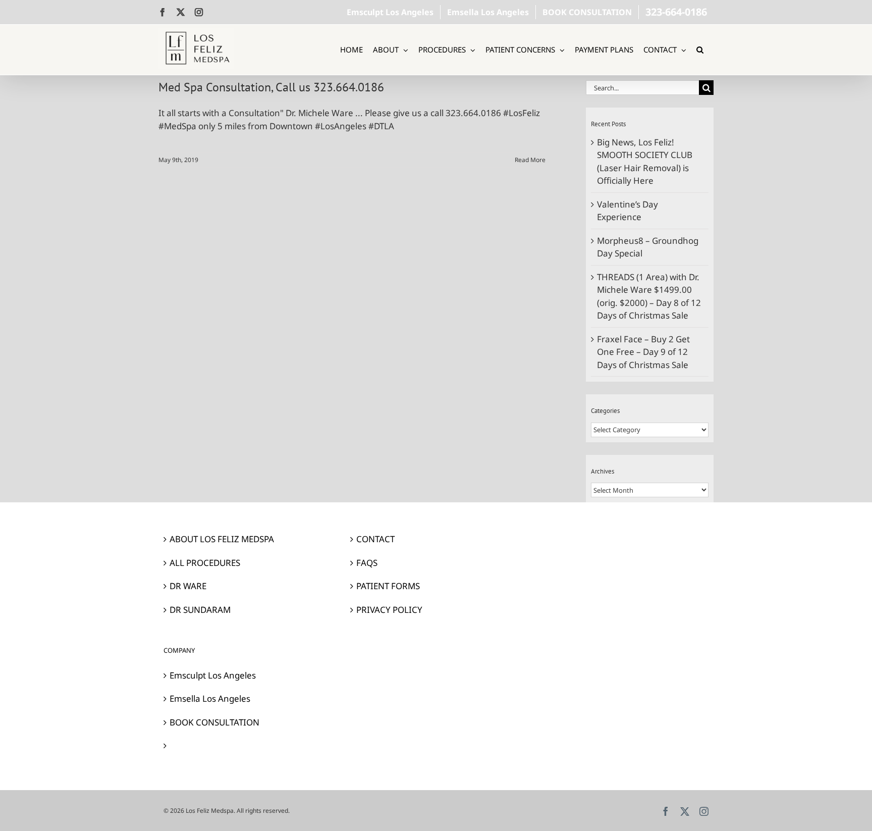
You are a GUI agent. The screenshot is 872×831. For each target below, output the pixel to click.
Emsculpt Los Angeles (213, 675)
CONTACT (375, 539)
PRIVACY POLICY (389, 609)
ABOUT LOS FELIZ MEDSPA (222, 539)
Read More (530, 159)
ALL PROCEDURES (205, 562)
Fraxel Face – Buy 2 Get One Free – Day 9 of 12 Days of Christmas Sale (643, 352)
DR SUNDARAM (200, 609)
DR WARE (188, 586)
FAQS (366, 562)
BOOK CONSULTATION (214, 722)
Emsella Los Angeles (210, 698)
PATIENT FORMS (388, 586)
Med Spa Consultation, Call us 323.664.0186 (271, 87)
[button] (699, 50)
